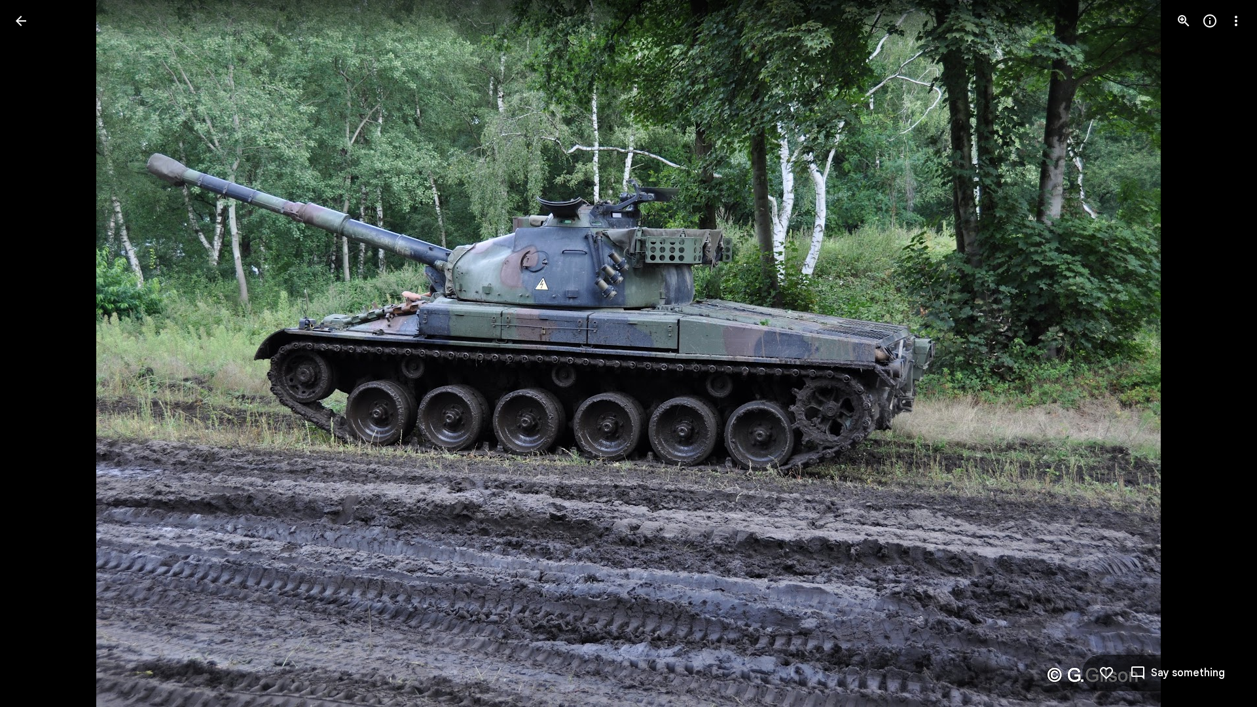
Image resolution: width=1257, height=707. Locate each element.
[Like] (1106, 673)
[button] (36, 353)
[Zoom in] (1184, 21)
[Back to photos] (21, 21)
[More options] (1236, 21)
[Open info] (1210, 21)
